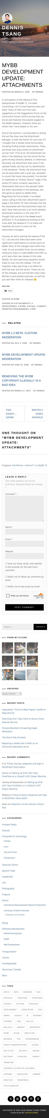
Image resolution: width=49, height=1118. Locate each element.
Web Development (12, 944)
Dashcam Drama (10, 864)
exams (7, 1015)
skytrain (8, 1057)
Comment (10, 494)
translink (9, 1062)
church (7, 1004)
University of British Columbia (16, 910)
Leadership (7, 876)
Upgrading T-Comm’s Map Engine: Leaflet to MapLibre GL (24, 711)
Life (4, 882)
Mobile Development (13, 933)
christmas (37, 998)
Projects (6, 894)
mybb (22, 306)
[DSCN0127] (19, 675)
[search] (46, 28)
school (35, 1045)
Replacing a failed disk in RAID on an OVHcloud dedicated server (20, 745)
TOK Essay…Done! (11, 414)
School (5, 900)
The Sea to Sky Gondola (13, 737)
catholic (8, 998)
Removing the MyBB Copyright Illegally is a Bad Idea (21, 380)
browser (27, 992)
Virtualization (9, 858)
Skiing (5, 923)
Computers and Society (14, 915)
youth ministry (11, 1086)
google (18, 1015)
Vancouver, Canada (11, 969)
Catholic (6, 830)
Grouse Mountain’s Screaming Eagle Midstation (19, 730)
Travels (5, 957)
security (23, 1051)
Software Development (13, 928)
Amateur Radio (9, 824)
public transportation (15, 1045)
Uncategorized (9, 963)
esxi (40, 1010)
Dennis (39, 92)
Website (9, 551)
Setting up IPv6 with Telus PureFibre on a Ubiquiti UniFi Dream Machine (22, 785)
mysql (32, 306)
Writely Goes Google (37, 414)
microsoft (35, 1027)
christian (22, 998)
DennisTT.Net (8, 870)
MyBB (16, 299)
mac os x (8, 1027)
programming (32, 1039)
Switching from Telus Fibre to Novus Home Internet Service (23, 720)
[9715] (19, 662)
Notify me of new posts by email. (24, 586)
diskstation (27, 1010)
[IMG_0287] (7, 648)
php (34, 309)
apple (6, 992)
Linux (6, 846)
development (10, 1010)
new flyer (30, 1033)
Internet (7, 841)
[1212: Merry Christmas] (7, 675)
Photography (8, 888)
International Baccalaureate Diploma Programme (24, 905)
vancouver (22, 1074)
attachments (22, 303)
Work (4, 975)
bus (39, 992)
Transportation (9, 951)
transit (36, 1057)
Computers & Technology (14, 836)
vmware (36, 1074)
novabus (8, 1039)
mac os (29, 1021)
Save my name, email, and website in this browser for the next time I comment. (23, 566)
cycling (20, 1004)
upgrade (8, 1074)
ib (27, 1015)
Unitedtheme (31, 1113)
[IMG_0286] (7, 662)
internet (37, 1015)
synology (22, 1057)
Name (9, 527)
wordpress (23, 1080)
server (36, 1051)
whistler (8, 1080)
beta (16, 992)
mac (19, 1021)
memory (21, 1027)
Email (8, 539)
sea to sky (9, 1051)
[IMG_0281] (32, 648)
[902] (19, 648)
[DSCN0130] (32, 675)
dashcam (33, 1004)
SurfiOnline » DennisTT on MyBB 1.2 (29, 465)
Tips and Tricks (10, 852)
